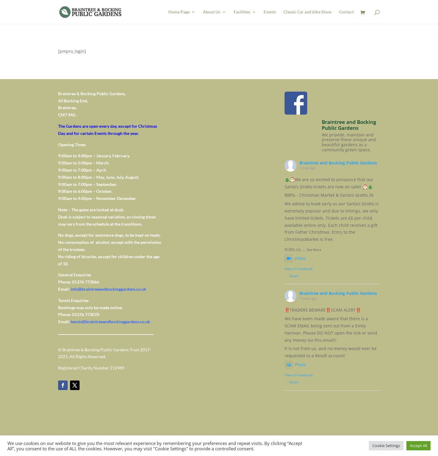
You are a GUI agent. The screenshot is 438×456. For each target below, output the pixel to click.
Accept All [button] (418, 445)
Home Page (179, 12)
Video (299, 258)
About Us (211, 12)
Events (270, 12)
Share (293, 276)
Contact (346, 12)
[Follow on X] (75, 385)
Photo (300, 364)
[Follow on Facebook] (63, 385)
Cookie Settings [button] (386, 445)
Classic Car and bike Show (307, 12)
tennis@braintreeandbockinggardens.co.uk (110, 321)
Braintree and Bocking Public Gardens (338, 163)
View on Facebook (299, 268)
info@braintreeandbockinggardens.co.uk (108, 289)
